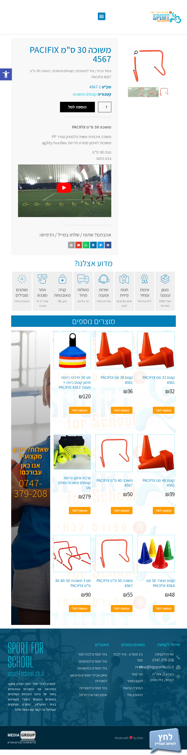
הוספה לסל (77, 107)
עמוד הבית (104, 70)
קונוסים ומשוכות (62, 70)
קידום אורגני (29, 742)
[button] (6, 74)
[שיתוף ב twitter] (100, 245)
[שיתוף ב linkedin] (93, 245)
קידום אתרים (14, 742)
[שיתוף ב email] (78, 245)
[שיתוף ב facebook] (108, 245)
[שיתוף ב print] (71, 245)
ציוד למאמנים (85, 70)
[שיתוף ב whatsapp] (86, 245)
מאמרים (102, 645)
